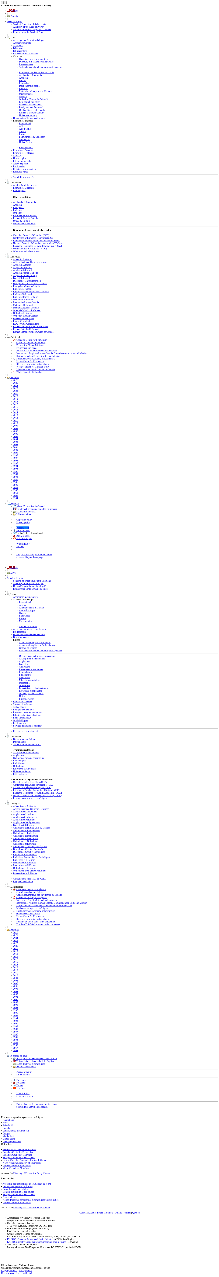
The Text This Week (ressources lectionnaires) (38, 924)
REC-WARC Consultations (26, 323)
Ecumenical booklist (25, 511)
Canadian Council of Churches (30, 342)
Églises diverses (26, 699)
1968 (15, 493)
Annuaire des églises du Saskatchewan (37, 645)
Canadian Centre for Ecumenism (31, 340)
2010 (15, 423)
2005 (15, 436)
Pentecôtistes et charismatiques (33, 688)
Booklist (14, 16)
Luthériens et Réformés (24, 860)
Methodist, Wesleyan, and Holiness (35, 91)
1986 (15, 482)
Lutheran (23, 88)
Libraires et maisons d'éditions (27, 715)
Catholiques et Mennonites (25, 835)
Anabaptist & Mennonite (30, 75)
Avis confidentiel (24, 1072)
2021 (15, 393)
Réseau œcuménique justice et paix (32, 364)
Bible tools (18, 48)
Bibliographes (19, 632)
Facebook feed (23, 530)
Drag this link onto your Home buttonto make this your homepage (34, 556)
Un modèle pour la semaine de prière (30, 586)
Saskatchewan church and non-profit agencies (40, 67)
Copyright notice (9, 1270)
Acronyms (18, 45)
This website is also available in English (35, 1061)
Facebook (21, 1080)
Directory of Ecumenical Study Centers (31, 1173)
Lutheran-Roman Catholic (25, 297)
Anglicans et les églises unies (26, 822)
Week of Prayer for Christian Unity (29, 24)
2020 (15, 396)
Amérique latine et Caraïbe (31, 607)
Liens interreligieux (22, 717)
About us (14, 503)
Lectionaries (19, 166)
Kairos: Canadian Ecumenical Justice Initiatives (38, 356)
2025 (15, 383)
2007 (15, 431)
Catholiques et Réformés (24, 844)
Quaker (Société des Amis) (31, 693)
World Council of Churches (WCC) (30, 248)
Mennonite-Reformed (23, 299)
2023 (15, 388)
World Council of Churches (29, 372)
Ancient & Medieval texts (25, 185)
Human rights (19, 158)
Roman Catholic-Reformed (26, 329)
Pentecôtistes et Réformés (25, 873)
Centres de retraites (28, 626)
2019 (15, 399)
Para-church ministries (29, 102)
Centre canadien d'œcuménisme (31, 889)
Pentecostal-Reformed (23, 318)
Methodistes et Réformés (24, 865)
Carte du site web (24, 1096)
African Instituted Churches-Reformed (31, 262)
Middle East (24, 139)
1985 (15, 485)
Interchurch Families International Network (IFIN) (36, 240)
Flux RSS (21, 1082)
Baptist (22, 80)
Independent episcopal (29, 86)
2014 (15, 412)
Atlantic (91, 1212)
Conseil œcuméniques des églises (18, 1192)
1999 (15, 452)
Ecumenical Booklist (23, 150)
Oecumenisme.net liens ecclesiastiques (37, 656)
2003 (15, 442)
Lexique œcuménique (23, 709)
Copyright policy (24, 519)
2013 (15, 415)
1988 (15, 476)
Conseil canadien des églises (29, 892)
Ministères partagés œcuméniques (32, 908)
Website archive (23, 514)
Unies (22, 696)
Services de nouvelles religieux (27, 725)
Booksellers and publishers (25, 53)
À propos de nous (18, 1056)
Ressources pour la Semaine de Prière (30, 589)
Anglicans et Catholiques (25, 811)
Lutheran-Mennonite (22, 289)
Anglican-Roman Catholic (25, 273)
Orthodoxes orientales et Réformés (29, 870)
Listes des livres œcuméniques (27, 712)
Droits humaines (20, 637)
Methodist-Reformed (23, 305)
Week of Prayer (14, 21)
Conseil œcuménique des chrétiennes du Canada (39, 895)
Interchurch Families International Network (36, 350)
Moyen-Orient (25, 621)
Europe (22, 134)
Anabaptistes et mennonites (32, 658)
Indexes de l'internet (22, 701)
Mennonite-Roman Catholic (26, 302)
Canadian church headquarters (33, 59)
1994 (15, 466)
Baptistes (23, 664)
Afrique (22, 605)
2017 (15, 404)
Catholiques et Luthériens (25, 833)
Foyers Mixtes (9, 1197)
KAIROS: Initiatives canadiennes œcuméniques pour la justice (36, 1242)
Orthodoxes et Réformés (24, 868)
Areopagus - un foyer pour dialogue (30, 629)
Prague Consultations (23, 321)
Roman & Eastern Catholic (31, 112)
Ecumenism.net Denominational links (36, 72)
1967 (15, 495)
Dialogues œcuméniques (24, 739)
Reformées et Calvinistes (24, 768)
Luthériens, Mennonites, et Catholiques (31, 857)
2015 (15, 409)
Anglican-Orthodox (22, 267)
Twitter (19, 1085)
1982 (15, 490)
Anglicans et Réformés (24, 819)
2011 (15, 420)
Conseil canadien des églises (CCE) (30, 782)
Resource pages (20, 171)
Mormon (23, 96)
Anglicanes (24, 661)
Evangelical (24, 83)
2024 (15, 385)
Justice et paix (19, 707)
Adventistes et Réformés (24, 806)
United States (25, 142)
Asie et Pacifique (27, 610)
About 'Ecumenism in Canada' (30, 506)
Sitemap (20, 546)
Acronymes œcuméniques (25, 597)
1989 (15, 474)
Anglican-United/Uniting (25, 275)
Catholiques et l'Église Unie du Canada (31, 827)
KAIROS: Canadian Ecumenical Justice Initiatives (31, 1239)
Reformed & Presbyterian (25, 215)
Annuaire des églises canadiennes (35, 642)
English (14, 567)
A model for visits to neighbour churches (32, 29)
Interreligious (19, 190)
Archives (14, 377)
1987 (15, 479)
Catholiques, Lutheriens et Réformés (30, 846)
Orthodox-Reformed (22, 313)
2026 (15, 380)
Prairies (127, 1212)
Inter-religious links (22, 161)
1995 (15, 463)
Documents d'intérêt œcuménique (29, 634)
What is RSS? (22, 544)
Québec (136, 1212)
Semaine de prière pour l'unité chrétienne (35, 921)
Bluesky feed (22, 527)
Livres (13, 572)
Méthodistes (24, 677)
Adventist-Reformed (22, 259)
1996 (15, 460)
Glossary (17, 155)
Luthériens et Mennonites (25, 854)
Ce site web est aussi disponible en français (36, 509)
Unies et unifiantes (22, 771)
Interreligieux (19, 742)
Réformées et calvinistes (30, 691)
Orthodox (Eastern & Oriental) (33, 99)
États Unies (24, 615)
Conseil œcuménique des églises (31, 897)
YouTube (20, 1088)
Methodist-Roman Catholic (26, 307)
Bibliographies (20, 51)
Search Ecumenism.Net (24, 177)
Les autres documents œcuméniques (30, 798)
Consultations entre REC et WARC (29, 878)
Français (14, 10)
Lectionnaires (19, 723)
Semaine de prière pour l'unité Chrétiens (32, 581)
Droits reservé (22, 1074)
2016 (15, 407)
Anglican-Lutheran (22, 264)
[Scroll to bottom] (5, 2)
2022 (15, 391)
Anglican (23, 77)
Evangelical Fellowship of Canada (19, 1157)
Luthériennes (25, 674)
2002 (15, 444)
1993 (15, 468)
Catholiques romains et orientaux (28, 758)
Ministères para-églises (29, 680)
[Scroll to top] (2, 2)
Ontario (118, 1212)
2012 (15, 417)
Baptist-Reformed (21, 278)
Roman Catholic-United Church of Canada (33, 332)
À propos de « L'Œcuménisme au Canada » (36, 1058)
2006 (15, 434)
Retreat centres (26, 64)
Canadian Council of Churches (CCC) (31, 235)
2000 (15, 450)
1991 (15, 471)
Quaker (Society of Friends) (32, 110)
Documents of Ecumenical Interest (29, 118)
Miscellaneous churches (24, 223)
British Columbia (105, 1212)
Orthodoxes (24, 685)
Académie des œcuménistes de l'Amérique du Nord (27, 1183)
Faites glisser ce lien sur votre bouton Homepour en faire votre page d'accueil (37, 1105)
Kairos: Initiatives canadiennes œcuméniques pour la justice (44, 905)
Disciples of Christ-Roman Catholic (30, 283)
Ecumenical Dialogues (23, 153)
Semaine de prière (15, 578)
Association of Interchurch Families (19, 1149)
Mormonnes (24, 683)
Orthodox (17, 213)
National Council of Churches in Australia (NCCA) (37, 243)
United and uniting (28, 115)
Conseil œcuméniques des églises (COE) (32, 787)
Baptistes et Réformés (23, 825)
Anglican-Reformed (22, 270)
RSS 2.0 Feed (22, 536)
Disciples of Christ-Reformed (27, 281)
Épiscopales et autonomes (31, 669)
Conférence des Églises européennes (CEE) (33, 784)
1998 (15, 455)
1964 (15, 498)
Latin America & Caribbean (32, 137)
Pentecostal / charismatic (30, 104)
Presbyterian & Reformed (31, 107)
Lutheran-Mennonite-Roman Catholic (31, 291)
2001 (15, 447)
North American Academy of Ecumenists (35, 358)
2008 (15, 428)
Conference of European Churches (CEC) (33, 238)
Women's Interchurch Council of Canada (35, 369)
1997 (15, 458)
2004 (15, 439)
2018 (15, 401)
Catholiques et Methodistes (25, 838)
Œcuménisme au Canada (28, 913)
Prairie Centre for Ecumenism (30, 361)
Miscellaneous (25, 94)
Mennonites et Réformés (24, 862)
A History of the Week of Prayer (28, 26)
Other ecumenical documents (26, 251)
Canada (22, 131)
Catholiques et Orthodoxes (25, 841)
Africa (22, 126)
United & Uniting (21, 221)
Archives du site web (26, 1066)
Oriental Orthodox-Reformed (27, 310)
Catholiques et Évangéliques (26, 830)
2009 (15, 425)
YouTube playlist (24, 538)
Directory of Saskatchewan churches (36, 61)
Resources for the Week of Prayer (29, 32)
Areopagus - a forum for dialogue (29, 40)
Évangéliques (25, 672)
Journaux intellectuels (23, 704)
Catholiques (24, 666)
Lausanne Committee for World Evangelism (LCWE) (38, 246)
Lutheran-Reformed (22, 294)
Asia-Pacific (25, 128)
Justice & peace (20, 163)
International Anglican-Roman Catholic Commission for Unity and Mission (51, 353)
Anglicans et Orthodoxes (24, 817)
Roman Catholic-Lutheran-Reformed (30, 326)
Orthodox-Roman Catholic (25, 315)
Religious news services (24, 169)
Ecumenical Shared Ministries (30, 345)
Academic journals (22, 43)
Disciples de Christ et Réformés (28, 849)
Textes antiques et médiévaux (27, 744)
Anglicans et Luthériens (24, 814)
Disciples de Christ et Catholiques (29, 852)
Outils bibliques (20, 720)
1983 (15, 487)
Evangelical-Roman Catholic (26, 286)
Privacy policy (23, 522)
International (25, 123)
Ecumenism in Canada (27, 348)
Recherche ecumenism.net (25, 731)
